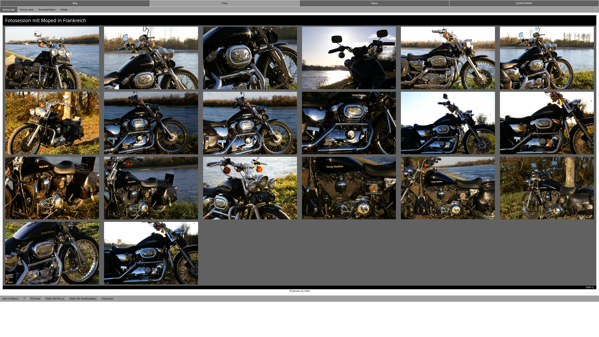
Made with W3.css (55, 298)
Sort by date (8, 9)
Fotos (225, 3)
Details (64, 9)
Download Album (47, 9)
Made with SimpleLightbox (83, 298)
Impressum (107, 298)
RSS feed (35, 298)
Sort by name (27, 9)
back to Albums (10, 298)
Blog (75, 3)
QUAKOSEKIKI (524, 3)
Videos (374, 3)
